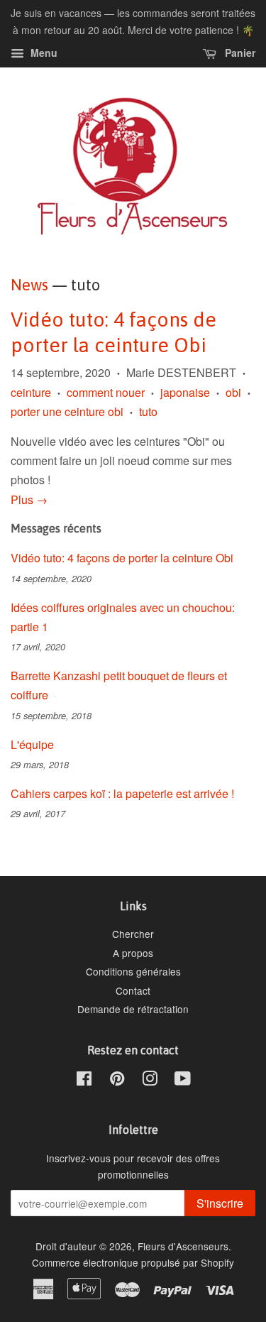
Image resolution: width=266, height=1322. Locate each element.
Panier (238, 52)
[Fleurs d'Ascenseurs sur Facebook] (84, 1081)
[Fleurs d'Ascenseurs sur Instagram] (149, 1081)
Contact (133, 990)
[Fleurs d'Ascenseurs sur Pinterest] (117, 1081)
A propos (133, 953)
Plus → (29, 499)
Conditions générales (133, 971)
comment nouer (106, 392)
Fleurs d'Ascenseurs (183, 1246)
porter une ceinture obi (67, 411)
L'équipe (32, 744)
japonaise (185, 392)
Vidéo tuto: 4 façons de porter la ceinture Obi (122, 558)
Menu (42, 52)
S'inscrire (219, 1203)
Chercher (133, 934)
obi (233, 392)
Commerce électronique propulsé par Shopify (133, 1262)
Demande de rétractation (133, 1009)
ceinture (31, 392)
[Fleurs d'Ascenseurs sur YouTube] (182, 1081)
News (29, 284)
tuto (148, 411)
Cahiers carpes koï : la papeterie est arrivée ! (122, 793)
